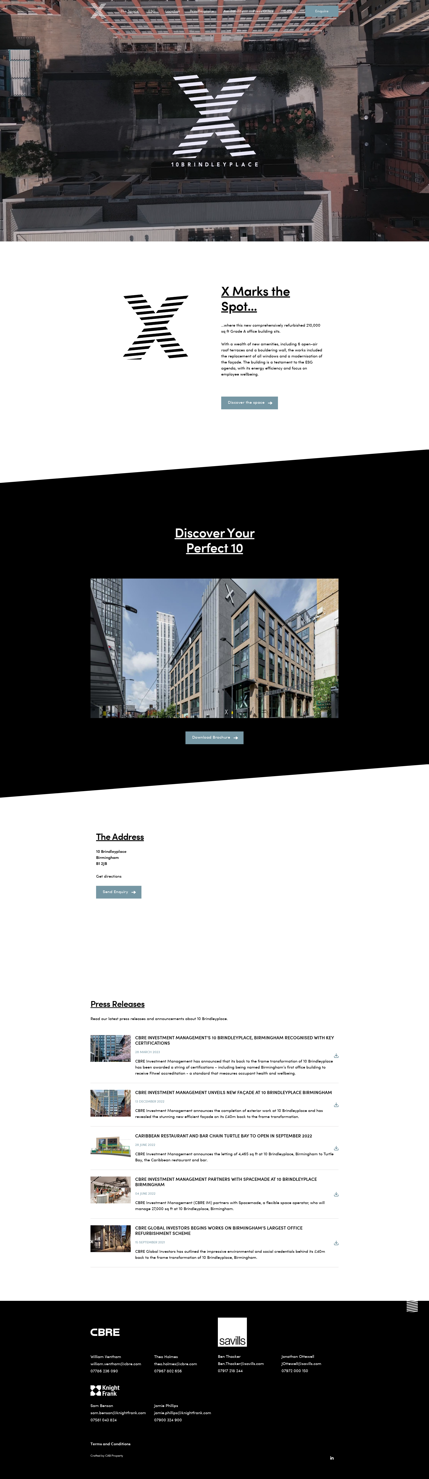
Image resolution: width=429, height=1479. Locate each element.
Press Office (263, 11)
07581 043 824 (103, 1420)
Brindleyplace (202, 11)
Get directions (109, 876)
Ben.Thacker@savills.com (241, 1363)
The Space (129, 11)
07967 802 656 (168, 1371)
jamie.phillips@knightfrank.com (182, 1412)
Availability (233, 11)
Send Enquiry (115, 891)
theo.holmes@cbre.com (175, 1363)
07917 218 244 (230, 1370)
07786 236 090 (104, 1371)
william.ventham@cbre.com (115, 1363)
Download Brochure (211, 737)
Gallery (290, 11)
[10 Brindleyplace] (98, 11)
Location (172, 11)
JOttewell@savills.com (301, 1363)
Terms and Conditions (110, 1443)
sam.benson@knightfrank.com (118, 1412)
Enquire (322, 11)
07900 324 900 (168, 1420)
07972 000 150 (295, 1370)
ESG (152, 11)
